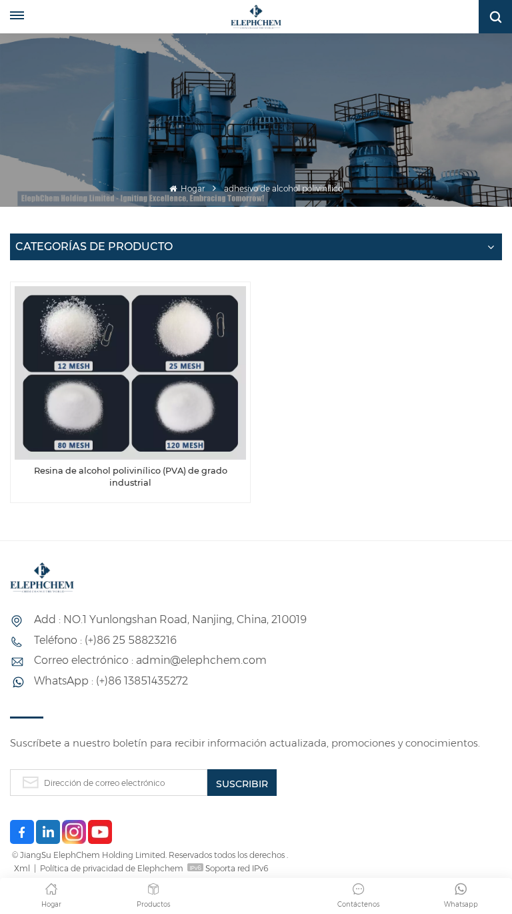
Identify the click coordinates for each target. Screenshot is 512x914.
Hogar (192, 188)
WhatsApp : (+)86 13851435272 (111, 680)
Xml (22, 868)
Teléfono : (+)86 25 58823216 (105, 640)
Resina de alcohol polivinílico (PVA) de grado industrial (130, 477)
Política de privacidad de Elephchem (111, 868)
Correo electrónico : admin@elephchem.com (150, 660)
